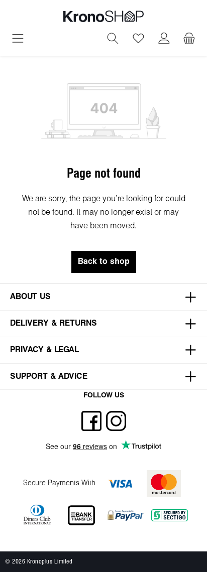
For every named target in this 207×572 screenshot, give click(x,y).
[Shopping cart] (189, 39)
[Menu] (18, 39)
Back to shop (104, 261)
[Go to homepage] (103, 16)
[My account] (164, 39)
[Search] (113, 39)
